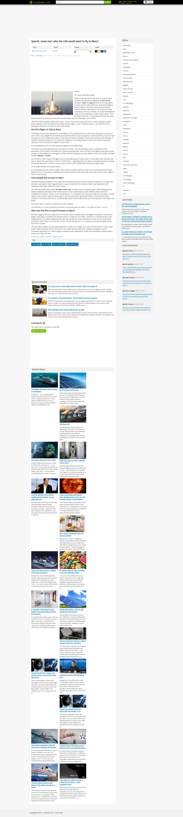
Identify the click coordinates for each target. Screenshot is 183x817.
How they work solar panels (69, 390)
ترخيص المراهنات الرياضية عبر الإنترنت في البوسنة (47, 236)
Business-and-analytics (131, 60)
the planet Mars (72, 244)
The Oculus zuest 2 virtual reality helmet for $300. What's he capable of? (72, 286)
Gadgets (126, 85)
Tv (124, 187)
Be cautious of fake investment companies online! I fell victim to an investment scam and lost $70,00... (137, 296)
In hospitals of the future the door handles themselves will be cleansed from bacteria (43, 612)
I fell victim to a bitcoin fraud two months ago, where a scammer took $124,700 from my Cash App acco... (137, 256)
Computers (126, 67)
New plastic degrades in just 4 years (43, 460)
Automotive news (129, 53)
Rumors (125, 150)
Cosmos (126, 71)
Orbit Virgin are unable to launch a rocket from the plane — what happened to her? (71, 782)
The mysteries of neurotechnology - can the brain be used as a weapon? (73, 298)
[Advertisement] (91, 21)
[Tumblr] (105, 51)
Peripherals (126, 129)
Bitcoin (125, 56)
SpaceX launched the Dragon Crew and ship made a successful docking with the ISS (43, 675)
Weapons (126, 190)
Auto (124, 49)
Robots (125, 147)
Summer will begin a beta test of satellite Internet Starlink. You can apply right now (42, 497)
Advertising (126, 45)
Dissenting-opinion (129, 74)
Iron (124, 100)
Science (125, 154)
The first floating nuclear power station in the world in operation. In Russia (43, 785)
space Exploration (59, 244)
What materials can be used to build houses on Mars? (66, 310)
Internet (125, 96)
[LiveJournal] (102, 51)
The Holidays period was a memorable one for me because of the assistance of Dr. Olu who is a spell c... (137, 283)
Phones (125, 132)
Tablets (125, 172)
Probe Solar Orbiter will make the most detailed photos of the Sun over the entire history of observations (72, 497)
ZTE (124, 194)
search (107, 2)
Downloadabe (127, 78)
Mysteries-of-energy (130, 118)
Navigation (126, 121)
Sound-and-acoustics (130, 165)
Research (126, 143)
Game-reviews (128, 92)
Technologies (127, 176)
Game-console (128, 89)
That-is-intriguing (128, 183)
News (125, 125)
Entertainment (128, 82)
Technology (36, 244)
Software (126, 161)
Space (125, 168)
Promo (125, 136)
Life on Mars (46, 244)
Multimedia (126, 114)
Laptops (125, 107)
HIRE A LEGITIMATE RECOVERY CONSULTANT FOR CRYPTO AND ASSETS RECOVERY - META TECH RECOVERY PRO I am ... (137, 270)
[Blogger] (99, 51)
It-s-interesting (128, 103)
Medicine (126, 110)
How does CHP (65, 424)
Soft (124, 158)
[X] (96, 51)
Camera (125, 63)
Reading (125, 139)
